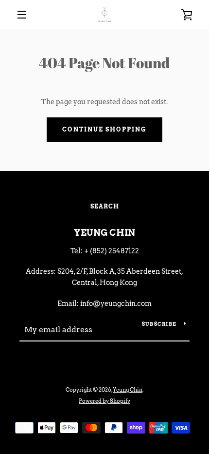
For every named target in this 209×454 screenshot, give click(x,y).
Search (104, 206)
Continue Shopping (104, 129)
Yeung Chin (104, 232)
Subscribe (159, 324)
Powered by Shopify (104, 400)
